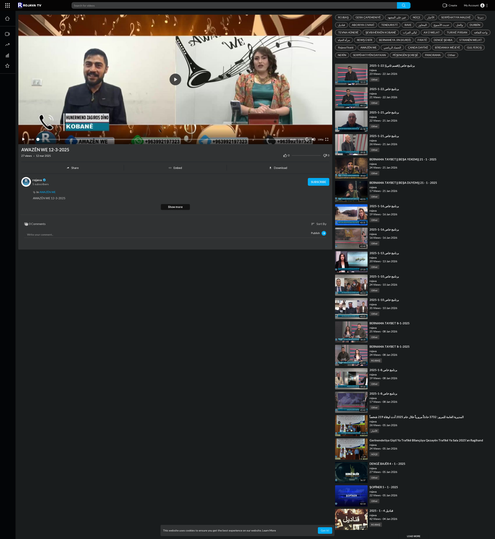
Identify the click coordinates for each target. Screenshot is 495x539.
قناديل (341, 24)
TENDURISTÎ (389, 24)
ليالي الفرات (410, 32)
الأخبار (430, 17)
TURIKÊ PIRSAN (457, 32)
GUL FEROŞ (474, 47)
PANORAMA (433, 55)
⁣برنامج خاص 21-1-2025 (384, 112)
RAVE (408, 24)
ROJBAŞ (343, 17)
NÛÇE (416, 17)
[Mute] (314, 139)
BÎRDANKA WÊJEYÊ (447, 47)
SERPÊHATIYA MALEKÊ (456, 17)
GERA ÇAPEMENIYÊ (368, 17)
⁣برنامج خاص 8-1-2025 (383, 370)
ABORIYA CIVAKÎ (363, 24)
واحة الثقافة (480, 32)
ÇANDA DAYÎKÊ (418, 47)
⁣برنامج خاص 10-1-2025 (384, 276)
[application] (175, 79)
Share (75, 167)
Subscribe (318, 182)
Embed (177, 167)
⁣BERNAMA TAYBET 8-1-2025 (390, 323)
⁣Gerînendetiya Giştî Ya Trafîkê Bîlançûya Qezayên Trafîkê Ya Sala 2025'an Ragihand (426, 440)
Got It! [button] (325, 530)
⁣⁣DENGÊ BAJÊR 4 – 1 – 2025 (387, 463)
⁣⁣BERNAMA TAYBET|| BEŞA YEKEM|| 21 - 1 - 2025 (403, 159)
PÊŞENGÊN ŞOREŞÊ (405, 55)
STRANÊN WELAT (470, 40)
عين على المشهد (397, 17)
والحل (459, 24)
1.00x (301, 139)
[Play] (23, 139)
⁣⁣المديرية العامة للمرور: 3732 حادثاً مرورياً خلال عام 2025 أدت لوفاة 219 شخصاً (417, 417)
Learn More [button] (269, 530)
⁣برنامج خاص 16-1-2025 (384, 206)
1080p (320, 139)
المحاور (422, 24)
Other (451, 55)
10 (307, 139)
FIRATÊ (422, 40)
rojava (37, 180)
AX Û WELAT (432, 32)
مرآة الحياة (344, 40)
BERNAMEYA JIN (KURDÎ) (395, 40)
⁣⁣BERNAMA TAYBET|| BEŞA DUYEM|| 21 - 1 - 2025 (403, 182)
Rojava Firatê (345, 47)
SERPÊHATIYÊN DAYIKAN (369, 55)
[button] (476, 5)
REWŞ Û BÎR (364, 40)
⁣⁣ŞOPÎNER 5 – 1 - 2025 (384, 487)
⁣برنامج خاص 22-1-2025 (384, 89)
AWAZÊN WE (368, 47)
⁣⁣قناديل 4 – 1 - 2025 (381, 510)
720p (319, 124)
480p (319, 130)
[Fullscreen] (327, 139)
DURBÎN (475, 24)
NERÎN (342, 55)
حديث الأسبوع (441, 24)
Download (280, 167)
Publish (316, 232)
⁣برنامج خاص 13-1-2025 (384, 253)
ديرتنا (480, 17)
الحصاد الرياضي (392, 47)
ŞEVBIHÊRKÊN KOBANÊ (380, 32)
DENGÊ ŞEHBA (443, 40)
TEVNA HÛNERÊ (348, 32)
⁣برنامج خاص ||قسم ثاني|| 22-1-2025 (392, 65)
